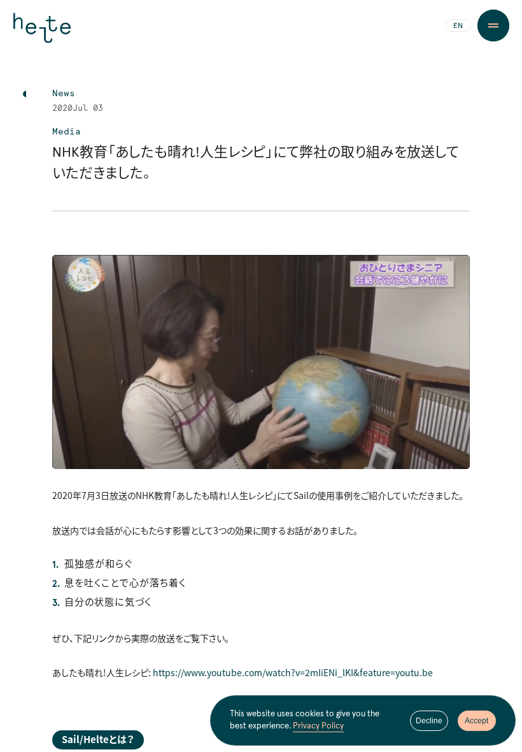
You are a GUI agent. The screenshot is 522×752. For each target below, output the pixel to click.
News (63, 93)
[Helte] (42, 33)
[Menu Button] (493, 25)
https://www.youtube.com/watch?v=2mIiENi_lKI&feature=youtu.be (293, 672)
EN (458, 26)
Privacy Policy (318, 726)
